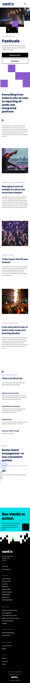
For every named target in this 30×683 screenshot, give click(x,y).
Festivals (4, 623)
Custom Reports (6, 635)
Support (4, 648)
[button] (25, 3)
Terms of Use (18, 674)
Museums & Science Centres (9, 610)
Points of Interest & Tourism (9, 615)
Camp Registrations (7, 600)
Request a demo (15, 55)
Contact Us (5, 661)
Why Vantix (15, 61)
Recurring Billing (6, 589)
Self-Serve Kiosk (6, 581)
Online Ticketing (6, 579)
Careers (4, 664)
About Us (4, 658)
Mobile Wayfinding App (8, 632)
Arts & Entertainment (7, 621)
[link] (15, 55)
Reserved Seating (6, 592)
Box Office (5, 584)
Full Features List (6, 569)
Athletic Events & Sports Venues (10, 618)
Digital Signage (6, 594)
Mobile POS (5, 586)
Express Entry (5, 597)
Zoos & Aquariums (7, 613)
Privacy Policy (12, 674)
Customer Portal (6, 646)
